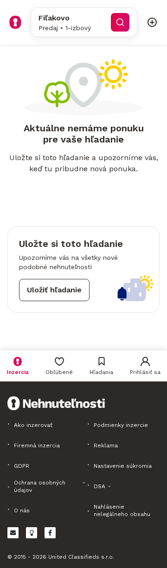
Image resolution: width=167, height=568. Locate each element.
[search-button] (120, 22)
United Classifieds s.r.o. (81, 557)
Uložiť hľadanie (54, 289)
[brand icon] (15, 22)
